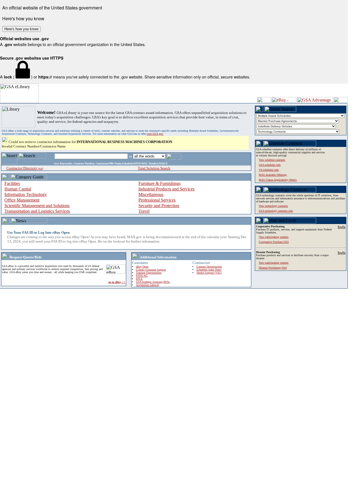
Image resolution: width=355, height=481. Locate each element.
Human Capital (17, 189)
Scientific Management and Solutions (37, 205)
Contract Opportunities (209, 266)
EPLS (139, 278)
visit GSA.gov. (155, 133)
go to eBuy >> (116, 282)
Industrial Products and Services (166, 189)
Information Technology (25, 194)
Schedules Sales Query (209, 269)
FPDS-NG (142, 275)
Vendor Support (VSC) (209, 272)
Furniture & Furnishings (159, 183)
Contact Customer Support (151, 269)
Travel (143, 211)
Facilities (12, 183)
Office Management (21, 200)
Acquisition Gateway (147, 284)
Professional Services (157, 200)
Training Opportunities (148, 272)
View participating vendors (273, 262)
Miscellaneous (150, 194)
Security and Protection (158, 205)
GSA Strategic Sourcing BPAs (153, 281)
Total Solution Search (154, 168)
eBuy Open (142, 266)
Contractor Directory (24, 168)
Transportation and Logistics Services (37, 211)
